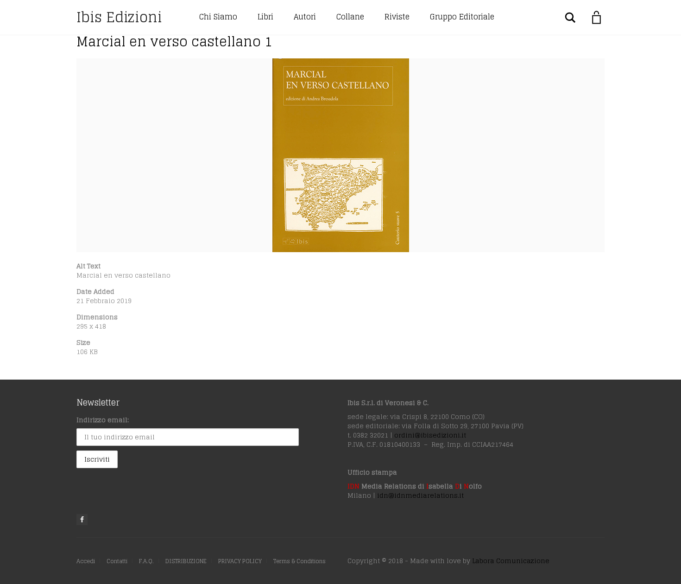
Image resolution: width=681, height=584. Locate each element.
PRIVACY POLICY (240, 561)
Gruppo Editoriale (462, 16)
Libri (265, 16)
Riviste (397, 16)
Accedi (85, 561)
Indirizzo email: (102, 419)
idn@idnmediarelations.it (420, 495)
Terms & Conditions (299, 561)
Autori (305, 16)
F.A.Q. (146, 561)
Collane (350, 16)
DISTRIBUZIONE (186, 561)
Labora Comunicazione (510, 560)
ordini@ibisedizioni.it (430, 435)
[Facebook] (82, 519)
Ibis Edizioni (119, 17)
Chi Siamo (218, 16)
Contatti (117, 561)
